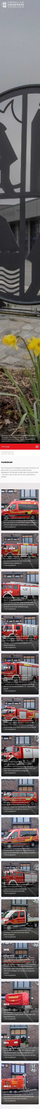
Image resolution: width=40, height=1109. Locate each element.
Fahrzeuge (11, 454)
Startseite (4, 454)
